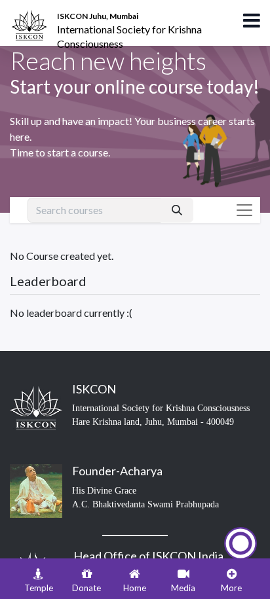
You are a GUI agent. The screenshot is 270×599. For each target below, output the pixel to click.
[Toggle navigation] (244, 210)
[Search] (177, 210)
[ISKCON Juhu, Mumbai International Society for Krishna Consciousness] (31, 16)
